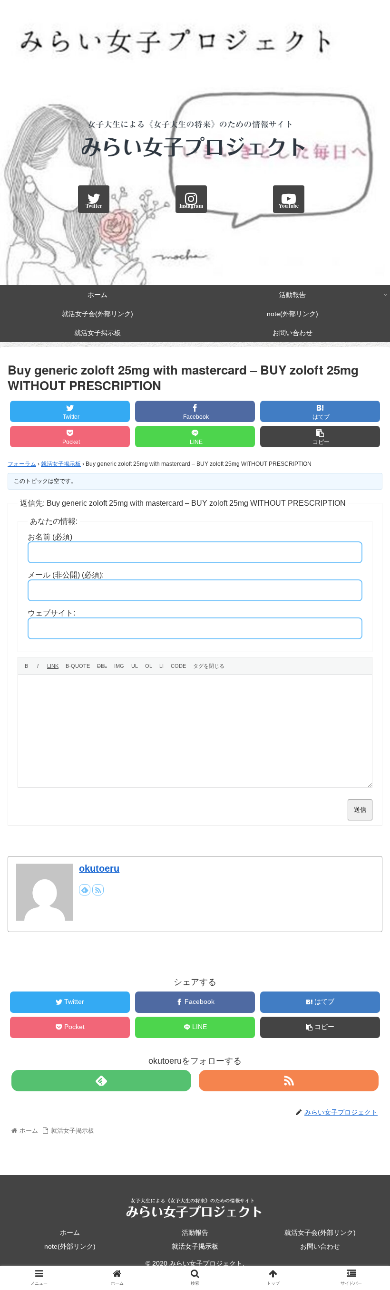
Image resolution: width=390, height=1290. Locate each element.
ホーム (70, 1232)
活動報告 (195, 1232)
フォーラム (22, 464)
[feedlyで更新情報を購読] (84, 889)
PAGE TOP (372, 1243)
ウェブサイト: (51, 613)
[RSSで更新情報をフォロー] (98, 889)
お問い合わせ (320, 1246)
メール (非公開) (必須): (66, 575)
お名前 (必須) (50, 537)
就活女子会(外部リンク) (320, 1232)
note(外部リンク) (70, 1246)
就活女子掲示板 (61, 464)
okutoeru (99, 868)
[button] (360, 967)
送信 (360, 809)
